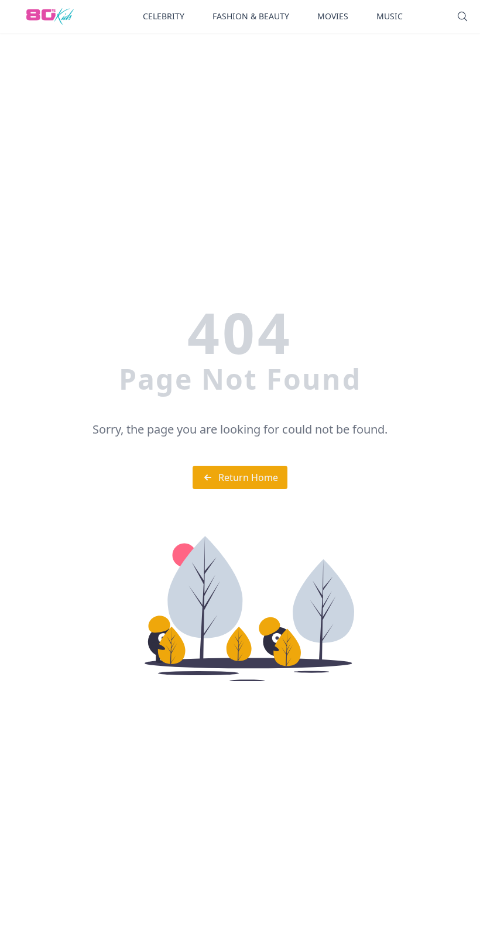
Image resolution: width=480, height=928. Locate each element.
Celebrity (163, 16)
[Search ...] (462, 16)
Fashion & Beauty (250, 16)
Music (389, 16)
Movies (332, 16)
